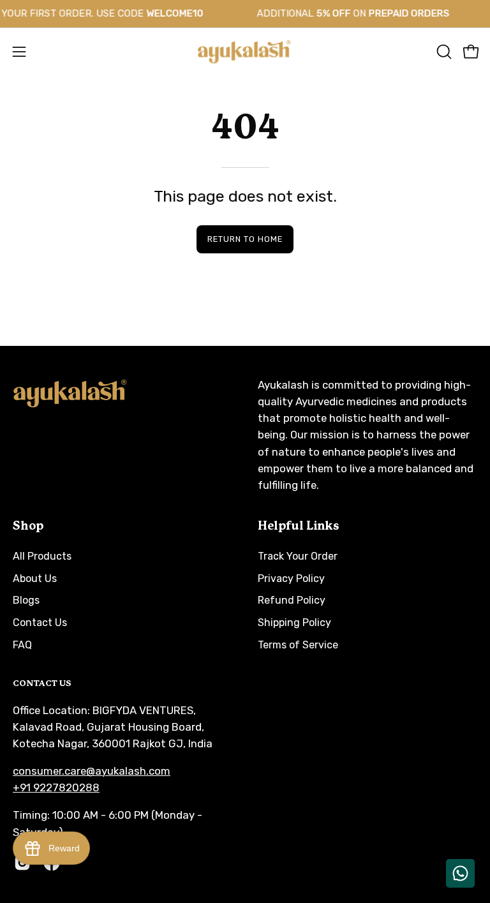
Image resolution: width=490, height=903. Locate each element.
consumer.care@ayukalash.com (91, 771)
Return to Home (244, 239)
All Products (42, 556)
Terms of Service (298, 645)
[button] (443, 52)
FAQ (22, 645)
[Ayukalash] (245, 52)
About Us (35, 578)
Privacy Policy (291, 578)
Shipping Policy (294, 622)
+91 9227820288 (56, 787)
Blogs (26, 601)
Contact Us (40, 622)
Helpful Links (298, 526)
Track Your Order (298, 556)
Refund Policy (291, 601)
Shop (28, 526)
